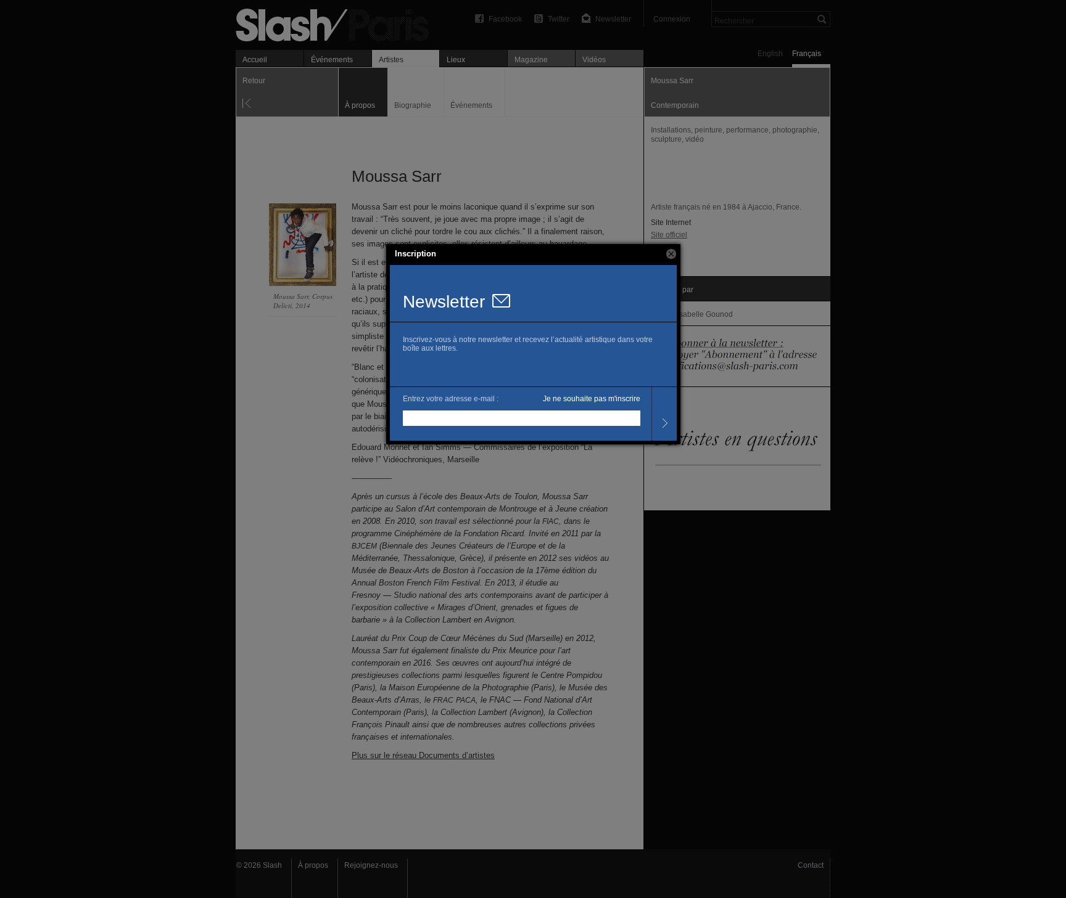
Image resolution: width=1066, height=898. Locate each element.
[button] (671, 254)
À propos (313, 865)
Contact (811, 865)
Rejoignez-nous (371, 865)
